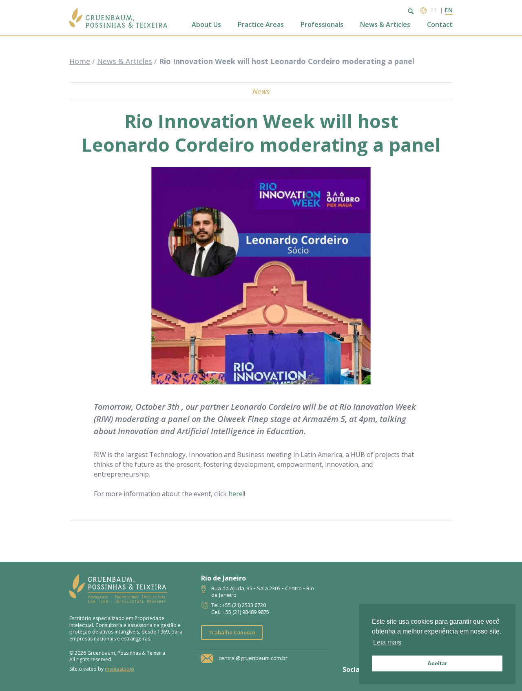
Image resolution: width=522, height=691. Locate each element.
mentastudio (119, 668)
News (261, 91)
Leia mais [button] (387, 642)
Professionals (322, 24)
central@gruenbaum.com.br (253, 658)
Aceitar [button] (437, 663)
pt (434, 10)
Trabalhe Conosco (231, 632)
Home (79, 61)
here (235, 493)
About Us (206, 24)
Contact (440, 24)
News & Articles (385, 24)
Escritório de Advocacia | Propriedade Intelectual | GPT (118, 18)
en (449, 10)
